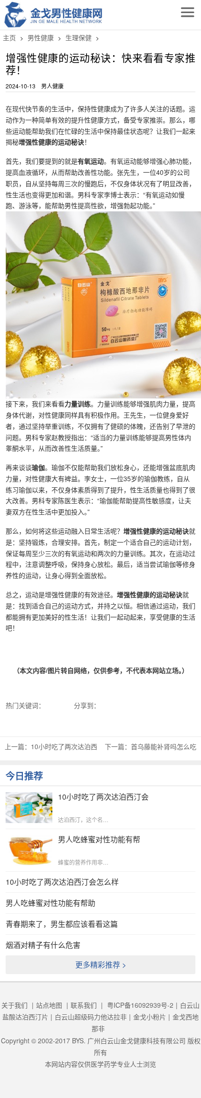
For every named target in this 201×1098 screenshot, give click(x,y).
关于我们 (14, 1005)
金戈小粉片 (149, 1016)
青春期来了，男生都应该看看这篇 (62, 923)
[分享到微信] (118, 705)
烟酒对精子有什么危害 (43, 944)
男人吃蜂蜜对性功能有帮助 (50, 902)
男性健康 (41, 37)
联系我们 (84, 1005)
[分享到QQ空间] (109, 705)
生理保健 (78, 37)
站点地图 (49, 1005)
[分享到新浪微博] (113, 705)
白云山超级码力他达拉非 (91, 1016)
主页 (9, 37)
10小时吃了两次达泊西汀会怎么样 (62, 881)
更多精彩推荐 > (100, 964)
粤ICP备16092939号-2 (140, 1005)
